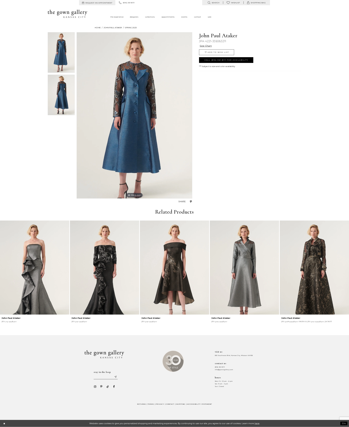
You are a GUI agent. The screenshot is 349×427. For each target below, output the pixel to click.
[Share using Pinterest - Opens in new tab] (190, 201)
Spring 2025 (131, 27)
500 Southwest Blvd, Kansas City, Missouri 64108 (234, 355)
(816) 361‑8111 (220, 367)
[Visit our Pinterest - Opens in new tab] (101, 386)
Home (98, 27)
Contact (170, 404)
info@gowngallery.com (224, 370)
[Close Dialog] (4, 423)
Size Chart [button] (206, 46)
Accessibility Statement (199, 404)
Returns (141, 404)
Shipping (180, 404)
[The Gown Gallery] (67, 14)
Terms (151, 404)
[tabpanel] (61, 53)
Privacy (160, 404)
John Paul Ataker (113, 27)
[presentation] (34, 267)
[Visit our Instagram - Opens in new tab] (95, 386)
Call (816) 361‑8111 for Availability (226, 60)
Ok (344, 423)
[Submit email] (115, 376)
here (257, 423)
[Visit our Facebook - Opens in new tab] (113, 386)
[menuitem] (97, 2)
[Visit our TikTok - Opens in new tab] (107, 386)
